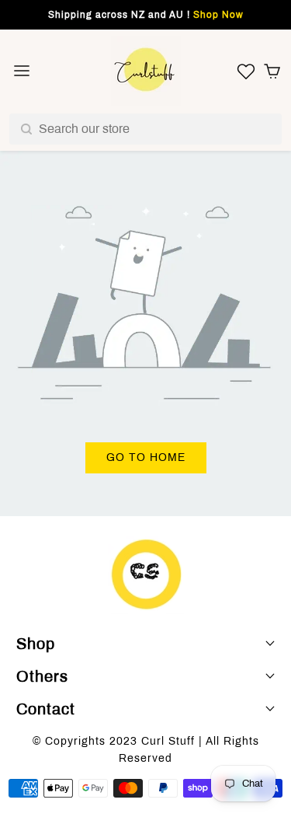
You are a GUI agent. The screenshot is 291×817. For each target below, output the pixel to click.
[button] (272, 71)
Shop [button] (35, 643)
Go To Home (145, 457)
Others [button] (42, 676)
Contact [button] (45, 708)
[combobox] (145, 129)
